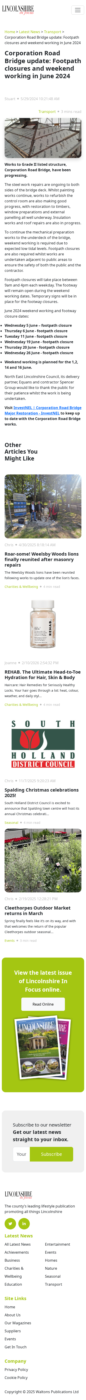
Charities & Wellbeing (21, 586)
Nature (51, 1268)
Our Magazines (18, 1322)
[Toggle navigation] (77, 10)
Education (13, 1284)
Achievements (17, 1252)
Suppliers (13, 1330)
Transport (52, 31)
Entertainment (57, 1244)
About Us (13, 1314)
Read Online (43, 1004)
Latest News (29, 31)
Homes (51, 1260)
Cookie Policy (16, 1377)
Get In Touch (16, 1346)
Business (12, 1260)
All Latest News (18, 1244)
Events (10, 940)
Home (10, 31)
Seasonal (11, 822)
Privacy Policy (16, 1369)
